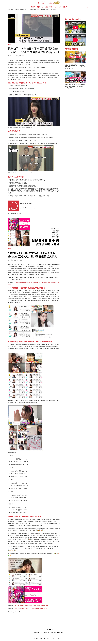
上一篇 (34, 617)
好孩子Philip (13, 260)
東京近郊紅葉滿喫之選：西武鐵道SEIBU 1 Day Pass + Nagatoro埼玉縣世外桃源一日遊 (75, 66)
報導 (35, 62)
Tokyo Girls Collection (17, 612)
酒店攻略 (33, 7)
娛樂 (10, 248)
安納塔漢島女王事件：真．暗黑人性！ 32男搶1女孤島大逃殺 (32, 196)
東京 (43, 7)
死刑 (19, 214)
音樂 (60, 7)
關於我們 (36, 632)
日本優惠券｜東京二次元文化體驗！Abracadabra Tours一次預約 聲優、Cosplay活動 (75, 86)
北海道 (50, 7)
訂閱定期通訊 (43, 632)
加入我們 (50, 632)
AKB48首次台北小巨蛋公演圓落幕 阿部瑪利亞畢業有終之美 (31, 606)
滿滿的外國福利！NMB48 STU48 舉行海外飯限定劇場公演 (31, 609)
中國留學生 (14, 214)
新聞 (10, 44)
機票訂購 (65, 7)
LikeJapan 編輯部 (14, 56)
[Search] (87, 7)
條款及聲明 (57, 632)
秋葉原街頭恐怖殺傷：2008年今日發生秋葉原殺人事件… (31, 67)
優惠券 (38, 7)
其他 (55, 7)
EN (62, 632)
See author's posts (27, 207)
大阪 (46, 7)
